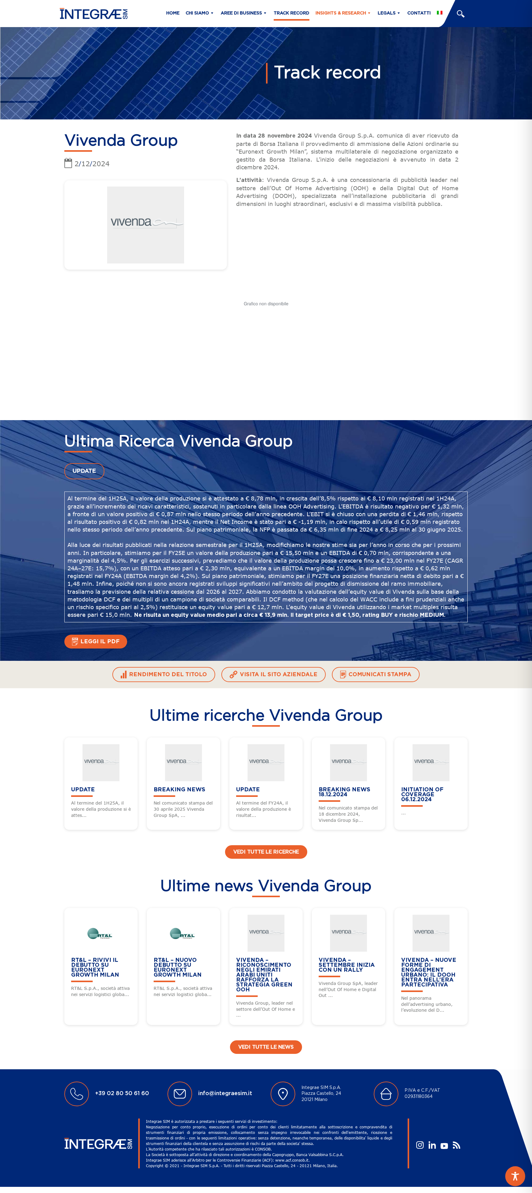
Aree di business (241, 13)
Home (172, 13)
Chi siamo (197, 13)
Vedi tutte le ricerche (266, 852)
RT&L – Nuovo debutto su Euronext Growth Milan (178, 968)
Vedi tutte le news (266, 1047)
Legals (387, 13)
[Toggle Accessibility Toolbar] (515, 1176)
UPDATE (84, 471)
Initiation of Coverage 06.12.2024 (422, 794)
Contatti (419, 13)
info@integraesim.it (225, 1093)
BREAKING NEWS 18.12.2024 (344, 792)
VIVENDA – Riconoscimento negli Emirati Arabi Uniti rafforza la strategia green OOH (264, 975)
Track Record (291, 13)
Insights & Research (341, 13)
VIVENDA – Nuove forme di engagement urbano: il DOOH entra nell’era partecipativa (428, 972)
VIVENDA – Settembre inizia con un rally (347, 965)
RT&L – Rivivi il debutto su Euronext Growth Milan (95, 968)
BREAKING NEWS (179, 789)
